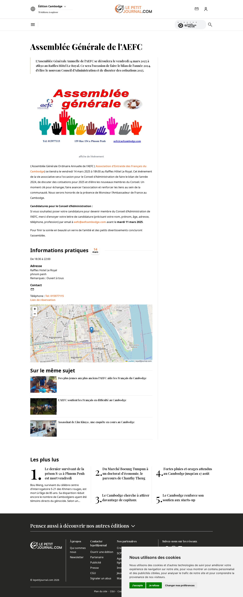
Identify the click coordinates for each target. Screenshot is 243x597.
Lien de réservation (43, 300)
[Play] (201, 24)
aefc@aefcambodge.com (90, 222)
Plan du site (101, 591)
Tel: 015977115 (54, 296)
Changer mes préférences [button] (180, 585)
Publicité (95, 562)
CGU (93, 573)
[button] (91, 330)
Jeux (119, 573)
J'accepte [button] (137, 585)
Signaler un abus (100, 578)
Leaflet (130, 361)
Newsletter (77, 557)
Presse (94, 568)
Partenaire (96, 557)
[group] (201, 24)
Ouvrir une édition (101, 552)
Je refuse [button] (154, 585)
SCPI (119, 553)
